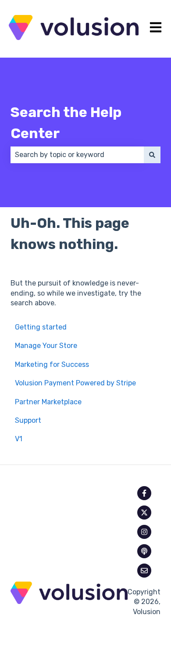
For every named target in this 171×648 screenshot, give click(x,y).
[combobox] (77, 154)
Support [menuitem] (28, 420)
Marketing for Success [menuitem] (52, 364)
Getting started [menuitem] (41, 327)
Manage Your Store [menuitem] (46, 345)
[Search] (152, 154)
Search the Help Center (66, 123)
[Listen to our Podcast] (144, 551)
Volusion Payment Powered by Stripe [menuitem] (75, 383)
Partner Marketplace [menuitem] (48, 402)
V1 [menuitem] (18, 439)
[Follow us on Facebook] (144, 493)
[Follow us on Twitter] (144, 512)
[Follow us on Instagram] (144, 532)
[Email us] (144, 571)
